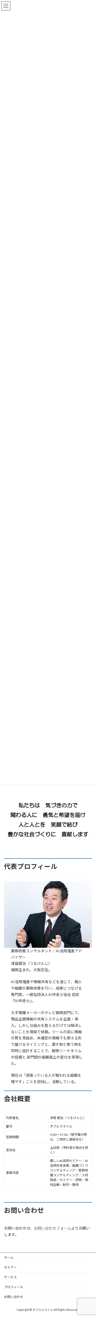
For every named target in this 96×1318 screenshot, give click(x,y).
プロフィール (13, 1287)
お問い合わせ (13, 1297)
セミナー (10, 1267)
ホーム (9, 1257)
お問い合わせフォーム (52, 1228)
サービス (10, 1277)
